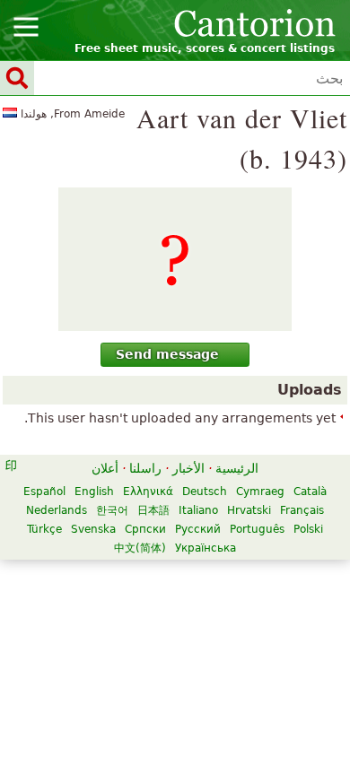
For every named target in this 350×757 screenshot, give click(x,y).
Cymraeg (260, 491)
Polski (308, 529)
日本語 (153, 510)
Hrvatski (249, 510)
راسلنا (145, 468)
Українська (205, 548)
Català (310, 491)
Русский (198, 529)
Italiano (198, 510)
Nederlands (56, 510)
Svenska (93, 529)
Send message (167, 354)
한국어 (112, 510)
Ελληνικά (148, 491)
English (94, 491)
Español (44, 491)
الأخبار (188, 468)
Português (257, 529)
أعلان (105, 468)
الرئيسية (236, 468)
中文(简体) (140, 548)
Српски (145, 529)
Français (302, 510)
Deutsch (204, 491)
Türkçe (44, 529)
